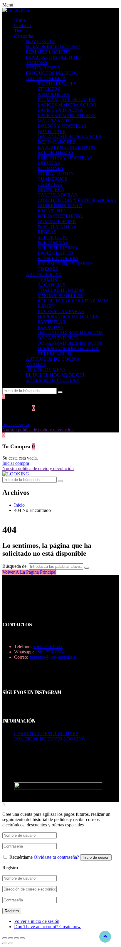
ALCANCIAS (51, 284)
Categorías (24, 36)
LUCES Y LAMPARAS (61, 311)
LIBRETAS (49, 163)
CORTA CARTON (56, 173)
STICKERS (49, 88)
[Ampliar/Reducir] (22, 938)
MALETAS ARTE (55, 120)
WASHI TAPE (51, 131)
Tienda (20, 30)
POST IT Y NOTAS (57, 226)
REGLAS (47, 231)
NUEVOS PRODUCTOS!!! (53, 46)
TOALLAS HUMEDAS (61, 290)
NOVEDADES (41, 41)
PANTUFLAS (51, 321)
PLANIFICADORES (58, 258)
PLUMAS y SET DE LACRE (66, 99)
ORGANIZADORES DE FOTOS (70, 332)
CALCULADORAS (57, 194)
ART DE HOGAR (43, 274)
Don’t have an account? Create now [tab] (47, 926)
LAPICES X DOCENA (60, 110)
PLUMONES (50, 168)
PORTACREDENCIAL (60, 216)
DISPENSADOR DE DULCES (68, 316)
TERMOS (47, 279)
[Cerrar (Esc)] (4, 938)
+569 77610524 (48, 646)
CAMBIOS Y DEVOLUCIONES (46, 733)
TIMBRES (48, 269)
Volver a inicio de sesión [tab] (36, 921)
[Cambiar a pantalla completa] (16, 938)
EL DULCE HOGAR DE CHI (55, 374)
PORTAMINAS (53, 242)
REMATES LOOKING (48, 51)
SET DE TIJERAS (55, 152)
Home (20, 20)
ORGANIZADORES (58, 337)
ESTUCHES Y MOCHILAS (65, 157)
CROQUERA (51, 189)
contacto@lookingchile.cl (53, 657)
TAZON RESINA (43, 67)
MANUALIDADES (57, 83)
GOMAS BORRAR (57, 221)
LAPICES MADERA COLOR (67, 104)
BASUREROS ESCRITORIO (66, 147)
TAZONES (37, 62)
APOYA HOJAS (54, 94)
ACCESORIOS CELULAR (52, 380)
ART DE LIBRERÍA (46, 78)
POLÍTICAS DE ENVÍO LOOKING (49, 738)
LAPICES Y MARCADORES (67, 115)
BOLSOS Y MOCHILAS (62, 126)
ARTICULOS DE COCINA (53, 359)
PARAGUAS (50, 327)
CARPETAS (50, 184)
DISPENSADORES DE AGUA (68, 348)
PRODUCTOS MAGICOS (52, 73)
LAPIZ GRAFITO (55, 253)
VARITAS (36, 364)
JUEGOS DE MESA (46, 369)
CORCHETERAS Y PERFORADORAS (77, 200)
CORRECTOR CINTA (60, 205)
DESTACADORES (56, 141)
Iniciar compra (15, 424)
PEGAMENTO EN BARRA (65, 263)
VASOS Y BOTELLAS (60, 295)
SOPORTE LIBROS (57, 247)
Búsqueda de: (15, 566)
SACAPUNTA (52, 210)
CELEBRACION (54, 353)
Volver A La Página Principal (29, 572)
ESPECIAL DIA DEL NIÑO (53, 57)
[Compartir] (10, 938)
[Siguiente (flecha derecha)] (10, 943)
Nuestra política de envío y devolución (38, 429)
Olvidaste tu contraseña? (56, 857)
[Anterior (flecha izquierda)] (4, 943)
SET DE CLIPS (53, 237)
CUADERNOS (52, 179)
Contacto (22, 25)
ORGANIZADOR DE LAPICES (69, 136)
